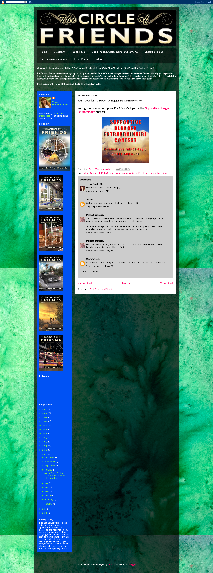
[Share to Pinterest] (128, 169)
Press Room (81, 59)
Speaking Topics (154, 52)
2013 (44, 450)
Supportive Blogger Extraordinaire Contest (151, 173)
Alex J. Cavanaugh (92, 173)
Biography (59, 52)
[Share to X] (123, 169)
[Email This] (117, 169)
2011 (44, 509)
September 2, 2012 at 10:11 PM (99, 233)
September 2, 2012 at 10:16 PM (99, 251)
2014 (44, 446)
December (50, 458)
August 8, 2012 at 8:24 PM (97, 191)
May (47, 491)
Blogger (132, 564)
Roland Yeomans (123, 173)
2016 (45, 438)
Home (43, 52)
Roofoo (111, 564)
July (47, 483)
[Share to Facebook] (125, 169)
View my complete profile (60, 103)
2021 (44, 417)
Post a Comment (91, 272)
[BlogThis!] (120, 169)
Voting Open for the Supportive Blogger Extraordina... (54, 475)
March (48, 496)
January (49, 504)
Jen (87, 200)
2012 (44, 454)
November (50, 462)
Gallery (98, 59)
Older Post (166, 283)
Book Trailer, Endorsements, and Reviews (115, 52)
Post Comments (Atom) (101, 289)
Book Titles (78, 52)
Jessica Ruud (92, 184)
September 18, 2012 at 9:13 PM (99, 266)
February (49, 500)
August (48, 470)
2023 (45, 409)
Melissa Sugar (92, 215)
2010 (45, 513)
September (50, 466)
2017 (44, 433)
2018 (44, 429)
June (47, 487)
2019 (45, 425)
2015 (44, 442)
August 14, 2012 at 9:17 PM (97, 207)
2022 (45, 413)
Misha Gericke (107, 173)
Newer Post (85, 283)
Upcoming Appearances (53, 59)
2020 (45, 421)
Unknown (90, 259)
